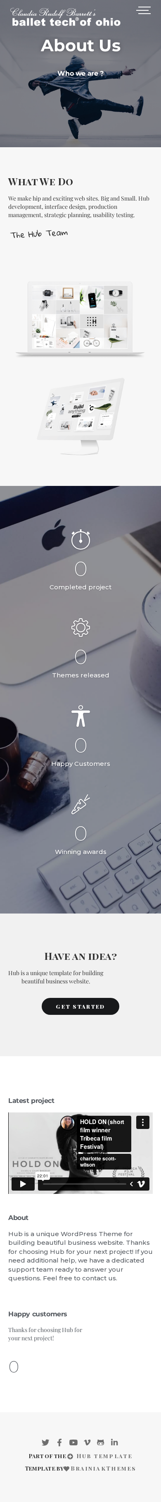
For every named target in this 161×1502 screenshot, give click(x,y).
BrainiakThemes (103, 1468)
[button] (80, 1006)
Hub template (103, 1456)
